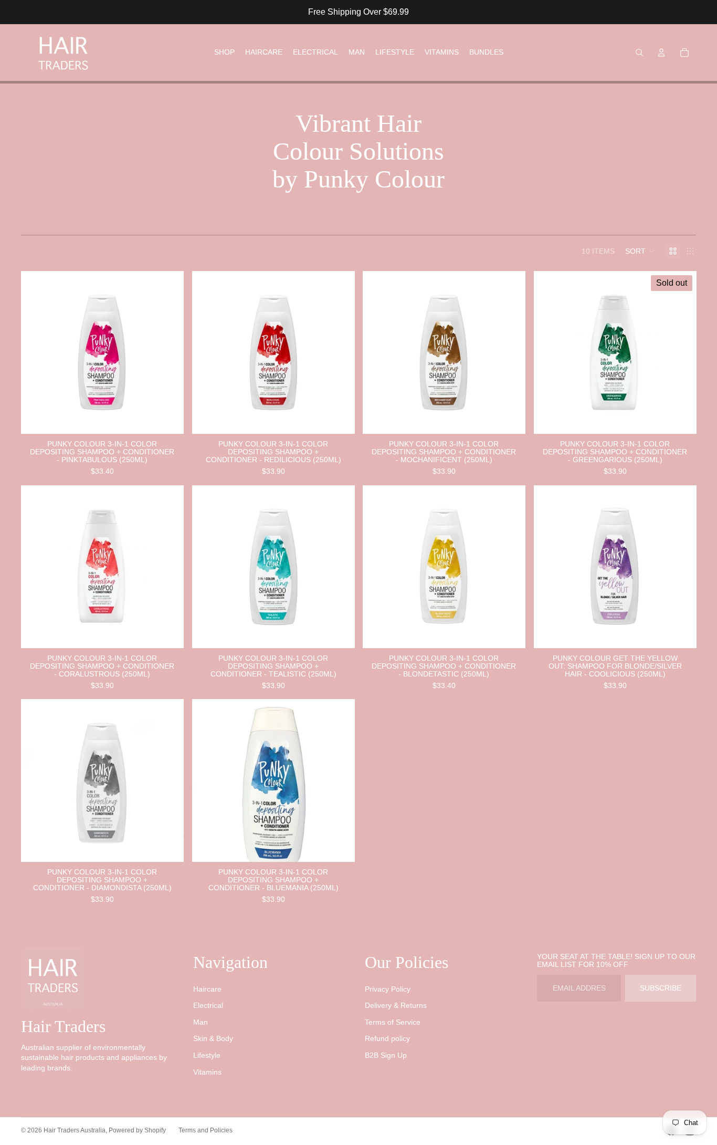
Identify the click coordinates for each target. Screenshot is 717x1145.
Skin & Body (213, 1038)
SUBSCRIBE (660, 988)
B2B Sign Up (386, 1055)
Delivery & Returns (396, 1005)
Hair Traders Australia (75, 1130)
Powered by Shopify (137, 1130)
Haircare (207, 989)
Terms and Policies (205, 1130)
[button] (640, 251)
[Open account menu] (661, 52)
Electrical (208, 1005)
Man (200, 1022)
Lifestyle (206, 1055)
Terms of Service (392, 1022)
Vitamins (207, 1072)
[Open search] (639, 52)
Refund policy (387, 1038)
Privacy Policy (387, 989)
